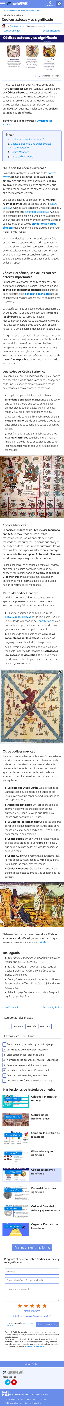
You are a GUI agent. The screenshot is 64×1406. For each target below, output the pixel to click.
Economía (45, 1026)
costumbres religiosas (37, 212)
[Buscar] (60, 3)
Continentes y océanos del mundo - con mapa (30, 1081)
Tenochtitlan (44, 621)
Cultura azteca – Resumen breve (40, 1117)
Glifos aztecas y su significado (42, 1153)
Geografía (18, 1026)
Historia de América (33, 10)
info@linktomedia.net (36, 1346)
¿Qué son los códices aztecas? (27, 139)
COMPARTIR (50, 5)
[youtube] (14, 1382)
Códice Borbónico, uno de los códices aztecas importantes (29, 146)
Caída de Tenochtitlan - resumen (45, 1099)
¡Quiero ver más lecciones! (32, 1248)
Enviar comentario (47, 1324)
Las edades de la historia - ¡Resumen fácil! (28, 1070)
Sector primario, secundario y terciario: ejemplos (31, 1044)
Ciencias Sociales (9, 10)
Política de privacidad (13, 1403)
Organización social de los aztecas (44, 1226)
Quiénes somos (42, 1394)
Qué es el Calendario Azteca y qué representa (45, 1208)
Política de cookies (33, 1403)
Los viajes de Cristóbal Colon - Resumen (27, 1050)
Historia (21, 10)
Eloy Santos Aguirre (18, 26)
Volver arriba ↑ (32, 1364)
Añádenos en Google (50, 76)
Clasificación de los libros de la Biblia (25, 1055)
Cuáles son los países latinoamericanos (27, 1065)
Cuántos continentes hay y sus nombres (27, 1075)
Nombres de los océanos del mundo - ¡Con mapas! (32, 1060)
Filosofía (31, 1026)
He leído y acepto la (19, 1324)
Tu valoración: (31, 1311)
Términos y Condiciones (36, 1399)
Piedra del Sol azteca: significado (43, 1190)
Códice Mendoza (20, 152)
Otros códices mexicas (23, 156)
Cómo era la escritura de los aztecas (45, 1135)
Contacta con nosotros (14, 1399)
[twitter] (8, 1382)
